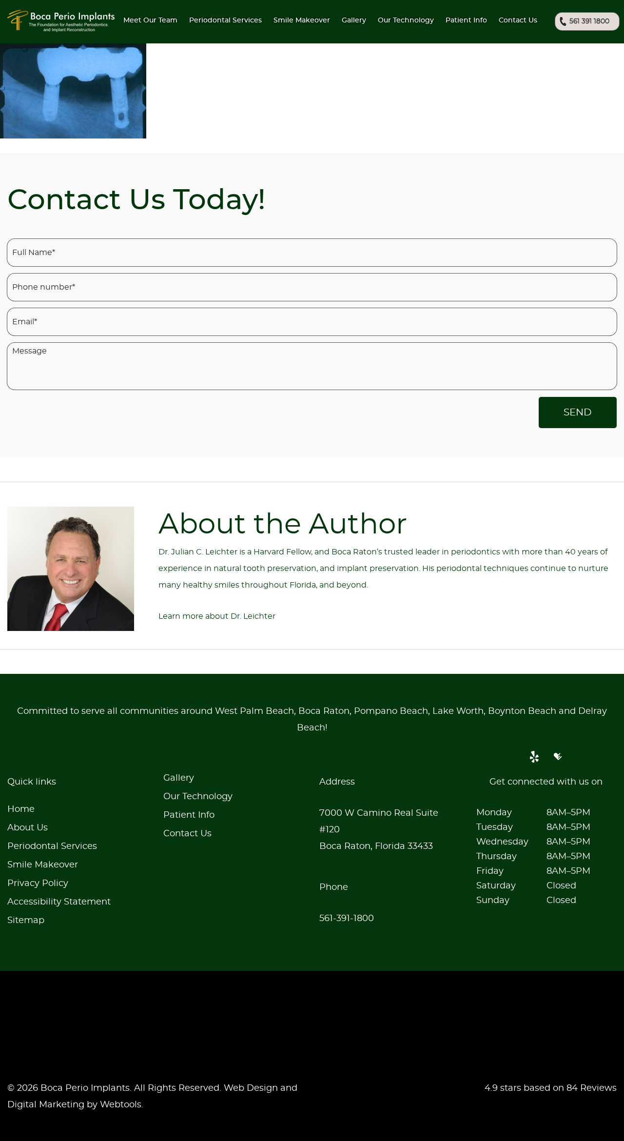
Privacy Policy (37, 883)
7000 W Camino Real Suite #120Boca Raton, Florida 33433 (378, 830)
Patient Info (466, 20)
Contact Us (518, 20)
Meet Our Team (150, 20)
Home (21, 809)
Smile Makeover (42, 865)
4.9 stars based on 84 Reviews (551, 1088)
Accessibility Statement (59, 902)
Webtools (120, 1105)
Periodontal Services (52, 846)
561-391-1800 (346, 918)
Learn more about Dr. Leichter (216, 616)
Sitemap (25, 920)
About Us (27, 828)
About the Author (282, 525)
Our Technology (198, 796)
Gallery (354, 20)
